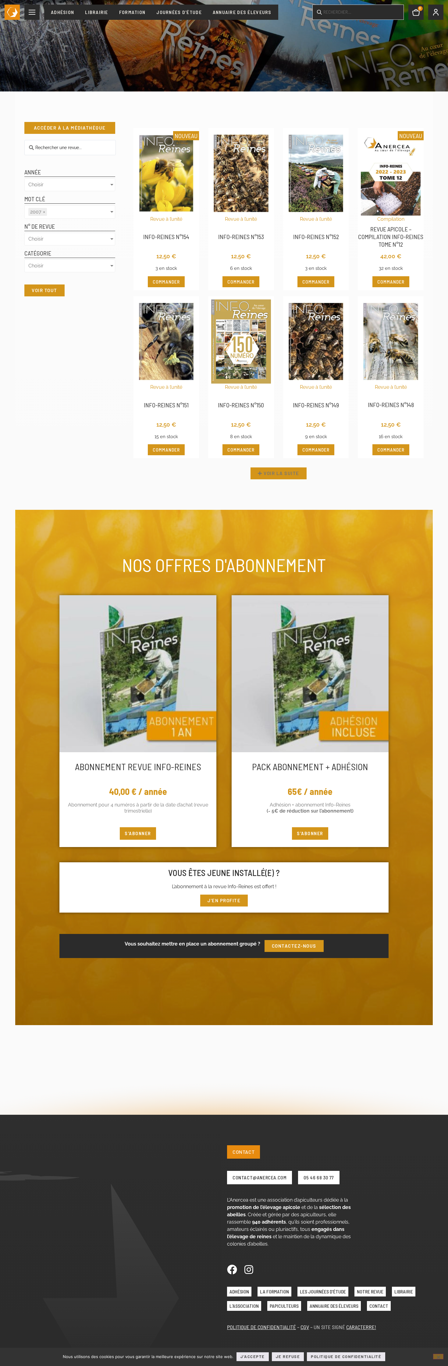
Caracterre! (361, 1327)
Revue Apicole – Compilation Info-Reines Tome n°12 (390, 236)
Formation (132, 12)
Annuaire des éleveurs (242, 12)
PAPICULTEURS (284, 1306)
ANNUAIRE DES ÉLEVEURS (334, 1306)
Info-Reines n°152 (316, 236)
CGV (304, 1327)
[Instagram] (249, 1269)
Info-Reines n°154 (166, 236)
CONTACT (378, 1306)
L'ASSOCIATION (244, 1306)
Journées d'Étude (178, 12)
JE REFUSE (288, 1356)
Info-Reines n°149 (316, 405)
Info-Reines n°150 (241, 405)
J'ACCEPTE (252, 1356)
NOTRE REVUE (370, 1291)
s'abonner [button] (138, 833)
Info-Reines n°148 (391, 404)
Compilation (390, 219)
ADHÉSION (239, 1291)
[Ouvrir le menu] (32, 12)
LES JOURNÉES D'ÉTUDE (323, 1291)
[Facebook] (232, 1269)
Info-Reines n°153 (241, 236)
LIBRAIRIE (403, 1291)
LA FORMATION (274, 1291)
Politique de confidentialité (346, 1356)
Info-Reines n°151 (166, 405)
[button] (279, 473)
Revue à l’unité (166, 219)
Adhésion (62, 12)
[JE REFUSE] (438, 1356)
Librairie (96, 12)
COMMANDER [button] (166, 281)
